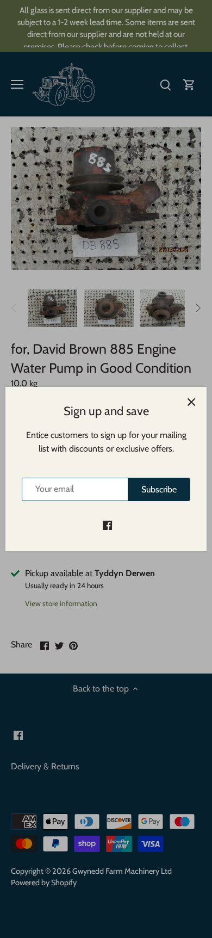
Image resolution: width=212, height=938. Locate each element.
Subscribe (159, 489)
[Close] (191, 402)
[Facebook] (107, 524)
